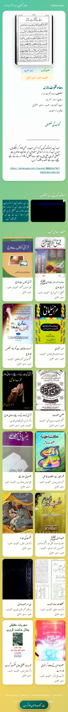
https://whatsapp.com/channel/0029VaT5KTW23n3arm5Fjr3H (35, 170)
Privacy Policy (11, 694)
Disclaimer (58, 694)
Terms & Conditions (41, 694)
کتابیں (20, 5)
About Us (25, 694)
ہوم (25, 5)
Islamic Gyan (57, 5)
